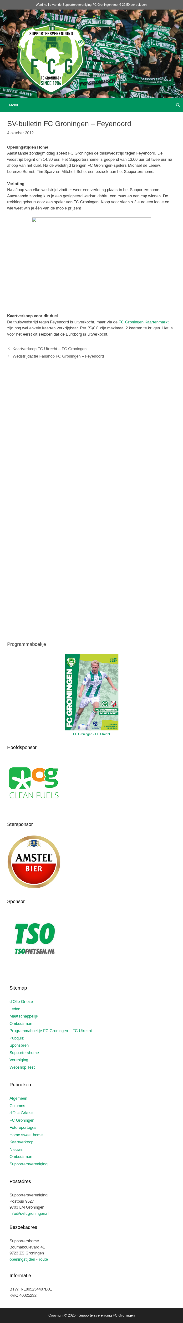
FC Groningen (22, 1120)
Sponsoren (19, 1045)
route (43, 1259)
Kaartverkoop (21, 1142)
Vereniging (19, 1060)
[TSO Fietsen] (34, 965)
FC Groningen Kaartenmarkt (144, 322)
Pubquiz (17, 1038)
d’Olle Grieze (21, 1001)
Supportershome (24, 1052)
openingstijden (22, 1259)
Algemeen (18, 1098)
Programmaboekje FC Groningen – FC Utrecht (51, 1030)
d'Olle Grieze (21, 1113)
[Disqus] (91, 434)
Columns (17, 1105)
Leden (15, 1009)
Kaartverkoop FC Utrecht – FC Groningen (49, 349)
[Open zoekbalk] (178, 105)
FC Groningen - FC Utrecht (91, 734)
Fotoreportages (23, 1127)
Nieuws (16, 1149)
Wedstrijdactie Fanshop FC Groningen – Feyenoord (58, 356)
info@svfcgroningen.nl (29, 1213)
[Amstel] (34, 887)
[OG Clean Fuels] (34, 811)
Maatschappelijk (24, 1016)
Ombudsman (21, 1023)
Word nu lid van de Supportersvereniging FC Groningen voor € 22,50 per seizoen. (91, 4)
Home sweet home (26, 1135)
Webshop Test (22, 1067)
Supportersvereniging (28, 1164)
